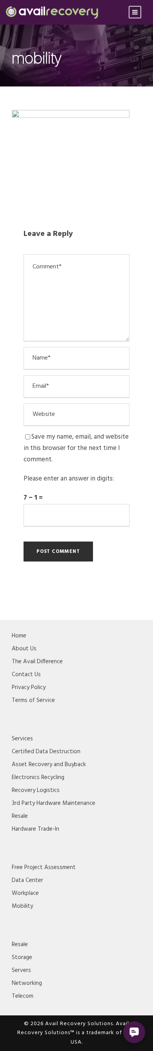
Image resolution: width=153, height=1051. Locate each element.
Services (22, 738)
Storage (22, 957)
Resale (20, 816)
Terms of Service (33, 700)
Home (19, 636)
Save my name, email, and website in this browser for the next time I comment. (76, 448)
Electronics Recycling (38, 777)
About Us (24, 648)
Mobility (22, 906)
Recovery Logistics (36, 790)
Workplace (25, 893)
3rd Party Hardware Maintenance (53, 803)
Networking (27, 983)
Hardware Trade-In (35, 829)
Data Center (27, 880)
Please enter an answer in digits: (69, 478)
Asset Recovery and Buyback (49, 764)
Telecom (22, 996)
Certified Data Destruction (46, 751)
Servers (21, 970)
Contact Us (26, 674)
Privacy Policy (29, 687)
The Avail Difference (37, 661)
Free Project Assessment (44, 867)
